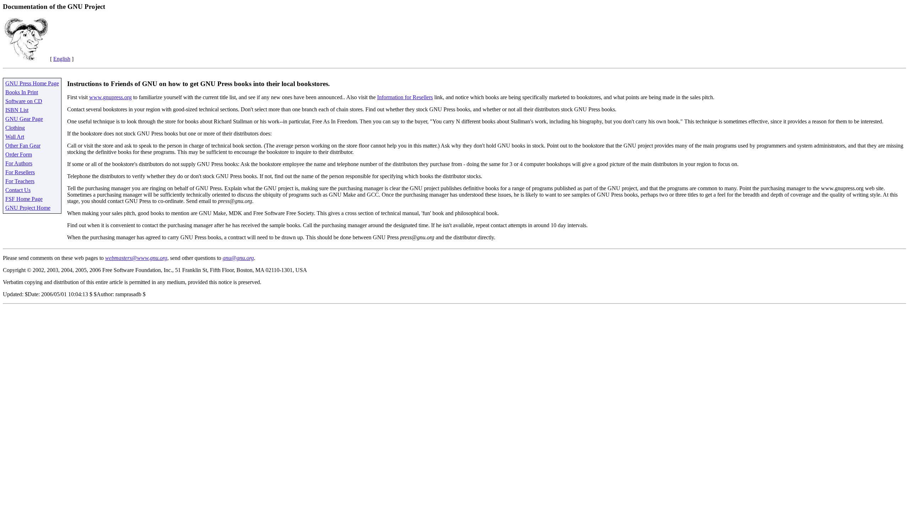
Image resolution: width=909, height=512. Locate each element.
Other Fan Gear (22, 146)
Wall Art (14, 137)
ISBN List (16, 110)
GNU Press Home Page (32, 83)
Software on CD (23, 101)
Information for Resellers (405, 97)
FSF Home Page (24, 199)
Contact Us (18, 190)
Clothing (15, 128)
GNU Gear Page (24, 119)
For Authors (18, 163)
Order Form (18, 154)
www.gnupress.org (110, 97)
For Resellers (20, 172)
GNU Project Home (27, 208)
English (61, 59)
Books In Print (21, 92)
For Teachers (19, 181)
